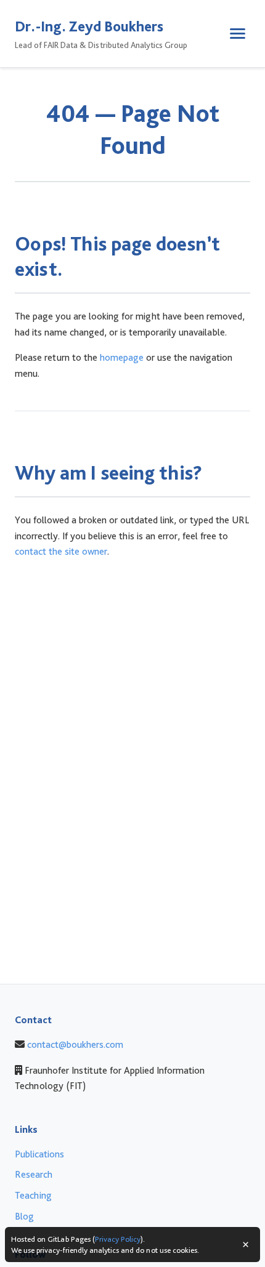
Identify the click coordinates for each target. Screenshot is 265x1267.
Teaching (33, 1195)
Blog (24, 1216)
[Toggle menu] (237, 33)
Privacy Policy (118, 1239)
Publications (39, 1154)
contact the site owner (61, 551)
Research (33, 1174)
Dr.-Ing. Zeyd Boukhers (89, 26)
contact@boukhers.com (75, 1044)
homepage (122, 357)
